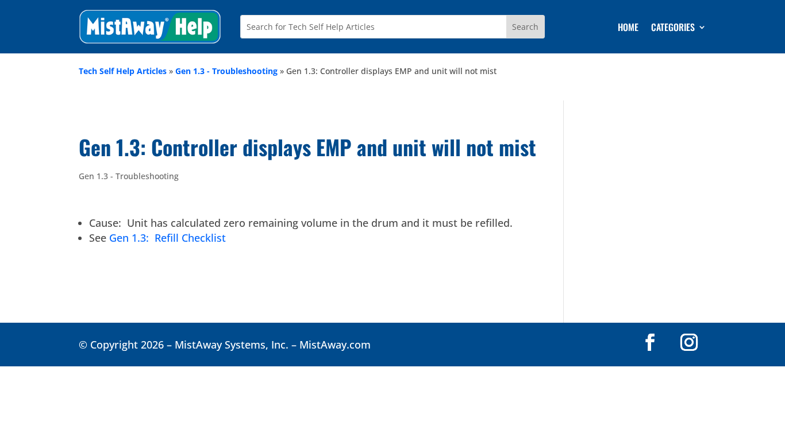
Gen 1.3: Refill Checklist (167, 238)
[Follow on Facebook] (650, 342)
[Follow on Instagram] (689, 342)
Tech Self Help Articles (123, 70)
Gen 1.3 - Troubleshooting (226, 70)
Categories (673, 28)
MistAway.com (335, 344)
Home (628, 28)
